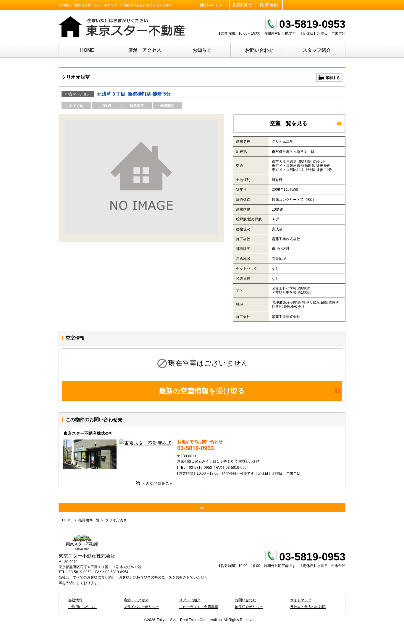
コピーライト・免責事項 (198, 607)
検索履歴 (269, 5)
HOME (87, 50)
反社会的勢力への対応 (308, 607)
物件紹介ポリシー (249, 607)
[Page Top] (202, 507)
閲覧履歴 (242, 5)
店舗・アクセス (144, 50)
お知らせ (202, 50)
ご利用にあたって (82, 607)
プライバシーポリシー (141, 607)
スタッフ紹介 (317, 50)
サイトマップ (300, 600)
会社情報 (75, 600)
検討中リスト (213, 5)
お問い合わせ (259, 50)
